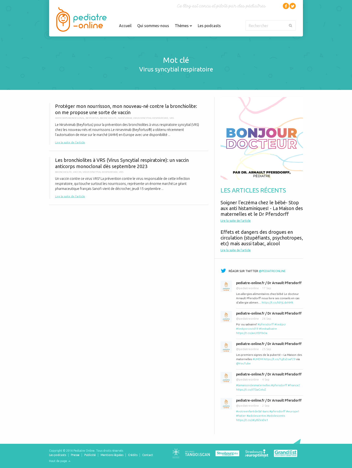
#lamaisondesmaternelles (253, 385)
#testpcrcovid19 (247, 328)
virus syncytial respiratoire (150, 118)
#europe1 (293, 411)
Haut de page (58, 460)
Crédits (132, 454)
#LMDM (258, 359)
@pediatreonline (272, 271)
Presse (75, 454)
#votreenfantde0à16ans (252, 411)
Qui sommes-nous (153, 25)
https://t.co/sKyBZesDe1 (252, 419)
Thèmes (182, 25)
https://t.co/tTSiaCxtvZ (251, 389)
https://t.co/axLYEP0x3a (251, 332)
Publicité (90, 454)
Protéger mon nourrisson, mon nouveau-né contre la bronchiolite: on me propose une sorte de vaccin (128, 124)
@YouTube (243, 363)
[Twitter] (293, 6)
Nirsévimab (125, 118)
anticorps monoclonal (70, 118)
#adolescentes (256, 415)
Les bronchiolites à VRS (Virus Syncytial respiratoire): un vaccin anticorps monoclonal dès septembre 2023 (128, 178)
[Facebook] (286, 6)
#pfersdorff (266, 324)
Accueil (125, 25)
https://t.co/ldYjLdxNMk (277, 302)
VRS (172, 118)
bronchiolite (108, 118)
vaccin (77, 172)
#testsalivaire (268, 328)
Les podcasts (209, 25)
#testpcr (280, 324)
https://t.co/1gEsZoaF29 (279, 359)
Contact (147, 454)
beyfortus (92, 118)
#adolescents (276, 415)
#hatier (241, 415)
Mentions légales (112, 454)
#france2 (294, 385)
